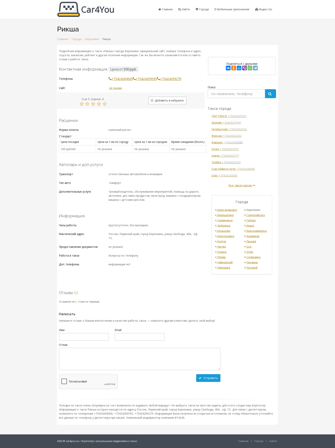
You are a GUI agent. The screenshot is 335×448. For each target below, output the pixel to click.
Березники (92, 39)
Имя (62, 330)
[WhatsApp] (250, 68)
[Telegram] (255, 68)
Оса (248, 246)
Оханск (222, 252)
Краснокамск (225, 236)
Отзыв (63, 345)
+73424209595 (146, 79)
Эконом (226, 122)
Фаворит (227, 142)
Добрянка (223, 225)
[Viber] (244, 68)
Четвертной (229, 129)
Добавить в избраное (169, 100)
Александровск (227, 210)
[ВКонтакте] (228, 68)
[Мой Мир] (239, 68)
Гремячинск (225, 220)
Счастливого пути (233, 169)
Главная (167, 9)
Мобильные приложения (232, 9)
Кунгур (221, 241)
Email (118, 330)
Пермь (221, 257)
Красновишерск (256, 231)
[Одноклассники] (233, 68)
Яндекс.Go (265, 9)
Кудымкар (252, 236)
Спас (224, 175)
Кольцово (224, 231)
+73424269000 (122, 79)
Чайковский (225, 262)
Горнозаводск (255, 215)
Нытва (221, 246)
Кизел (250, 225)
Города (203, 9)
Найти (185, 9)
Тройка (226, 162)
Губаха (251, 220)
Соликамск (253, 257)
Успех (225, 149)
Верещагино (225, 215)
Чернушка (223, 267)
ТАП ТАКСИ (229, 116)
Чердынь (252, 262)
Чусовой (251, 267)
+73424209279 (170, 79)
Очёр (249, 252)
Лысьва (251, 241)
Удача (225, 155)
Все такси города (240, 185)
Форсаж (227, 136)
